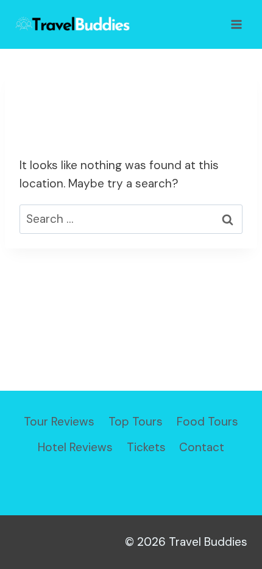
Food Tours (207, 421)
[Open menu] (236, 24)
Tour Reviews (59, 421)
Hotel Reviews (75, 447)
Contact (201, 447)
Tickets (146, 447)
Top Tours (135, 421)
